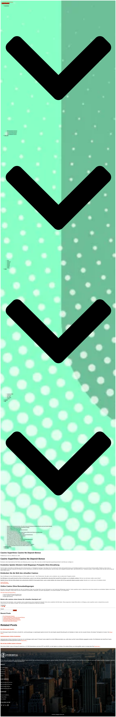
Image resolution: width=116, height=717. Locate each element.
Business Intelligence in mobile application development (17, 529)
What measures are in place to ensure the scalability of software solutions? (20, 544)
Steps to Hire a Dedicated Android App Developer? (16, 535)
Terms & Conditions (5, 694)
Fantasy (8, 265)
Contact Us (9, 395)
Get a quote (6, 547)
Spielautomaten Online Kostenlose (11, 618)
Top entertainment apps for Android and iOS (15, 538)
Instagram (9, 261)
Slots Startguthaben (5, 583)
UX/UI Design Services (5, 686)
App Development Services (6, 684)
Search (2, 609)
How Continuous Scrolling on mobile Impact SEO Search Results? (19, 543)
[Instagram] (8, 705)
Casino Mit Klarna (4, 582)
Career (8, 398)
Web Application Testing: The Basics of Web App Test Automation (19, 541)
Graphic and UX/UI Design (12, 133)
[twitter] (4, 705)
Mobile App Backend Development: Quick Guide (16, 533)
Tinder (8, 267)
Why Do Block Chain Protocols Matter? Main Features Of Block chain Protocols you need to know (24, 532)
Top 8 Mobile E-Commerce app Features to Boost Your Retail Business (20, 534)
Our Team (9, 396)
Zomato (8, 264)
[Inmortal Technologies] (7, 2)
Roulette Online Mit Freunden (10, 621)
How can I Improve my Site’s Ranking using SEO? (16, 540)
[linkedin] (6, 705)
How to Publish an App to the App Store (14, 528)
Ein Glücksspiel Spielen (9, 616)
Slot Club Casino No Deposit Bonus (8, 592)
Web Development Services (12, 130)
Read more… (24, 640)
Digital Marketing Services (12, 134)
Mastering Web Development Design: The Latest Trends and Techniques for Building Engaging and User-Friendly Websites (29, 526)
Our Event (3, 673)
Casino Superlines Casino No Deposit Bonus (14, 617)
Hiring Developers (7, 546)
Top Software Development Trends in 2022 (15, 537)
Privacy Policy (3, 696)
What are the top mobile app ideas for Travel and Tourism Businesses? (20, 539)
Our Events (9, 397)
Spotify (8, 266)
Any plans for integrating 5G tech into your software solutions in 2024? (19, 545)
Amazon (8, 262)
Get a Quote (3, 698)
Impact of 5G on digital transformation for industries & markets (18, 527)
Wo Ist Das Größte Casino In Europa (12, 619)
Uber (8, 260)
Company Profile (10, 393)
